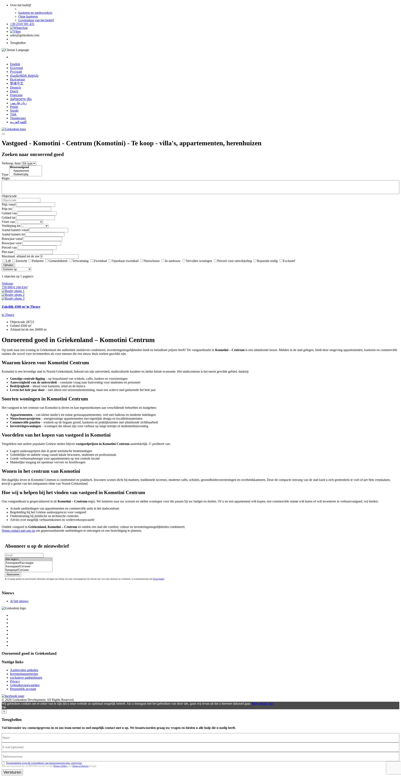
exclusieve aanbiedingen (26, 677)
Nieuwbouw (151, 261)
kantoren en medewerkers (35, 12)
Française (16, 95)
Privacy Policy (60, 766)
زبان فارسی (18, 103)
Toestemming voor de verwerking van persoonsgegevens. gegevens (44, 762)
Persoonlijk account (23, 689)
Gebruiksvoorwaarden (24, 685)
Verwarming (80, 261)
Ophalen (8, 265)
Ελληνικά (16, 68)
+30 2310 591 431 (22, 24)
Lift (8, 261)
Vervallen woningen (199, 261)
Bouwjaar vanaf (12, 238)
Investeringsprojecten (24, 674)
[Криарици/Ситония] (28, 570)
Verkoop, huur (11, 163)
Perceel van (9, 247)
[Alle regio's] (28, 559)
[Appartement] (25, 171)
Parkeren (38, 261)
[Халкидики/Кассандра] (28, 563)
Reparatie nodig (267, 261)
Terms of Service (80, 766)
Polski (14, 107)
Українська (18, 118)
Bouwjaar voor (12, 243)
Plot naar (7, 252)
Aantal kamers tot (13, 234)
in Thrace (8, 315)
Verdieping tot (11, 225)
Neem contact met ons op (18, 530)
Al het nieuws (19, 601)
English (15, 64)
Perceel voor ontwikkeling (234, 261)
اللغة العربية (18, 122)
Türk (13, 114)
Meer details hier (263, 703)
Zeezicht (21, 261)
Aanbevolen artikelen (24, 670)
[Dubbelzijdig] (25, 174)
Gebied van (9, 213)
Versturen (12, 772)
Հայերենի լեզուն (24, 75)
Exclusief (289, 261)
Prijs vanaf (9, 204)
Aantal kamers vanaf (15, 230)
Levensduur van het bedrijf (36, 20)
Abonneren (12, 574)
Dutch (14, 91)
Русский (16, 71)
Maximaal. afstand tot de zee (20, 256)
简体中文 (16, 83)
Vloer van (8, 222)
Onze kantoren (28, 16)
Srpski (14, 110)
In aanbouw (173, 261)
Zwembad (100, 261)
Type (5, 174)
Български (17, 79)
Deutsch (15, 87)
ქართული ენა (21, 99)
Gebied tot (8, 217)
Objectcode (9, 196)
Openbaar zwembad (125, 261)
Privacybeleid (158, 579)
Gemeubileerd (58, 261)
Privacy (15, 681)
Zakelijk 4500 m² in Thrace (21, 306)
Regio (6, 178)
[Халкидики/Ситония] (28, 566)
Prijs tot (7, 209)
